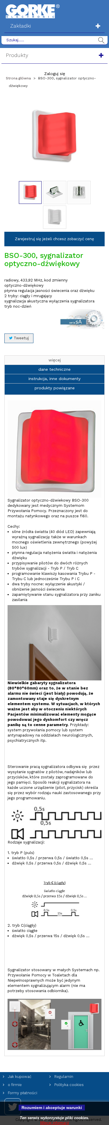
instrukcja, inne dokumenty (54, 378)
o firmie (14, 1085)
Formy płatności (22, 1093)
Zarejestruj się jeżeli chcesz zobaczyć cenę (54, 239)
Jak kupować (19, 1076)
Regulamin (63, 1076)
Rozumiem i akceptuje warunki (52, 1107)
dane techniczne (54, 369)
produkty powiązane (55, 388)
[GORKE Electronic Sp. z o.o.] (32, 11)
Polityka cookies (68, 1085)
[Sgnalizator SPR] (30, 192)
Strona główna (18, 78)
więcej (55, 360)
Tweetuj (20, 338)
